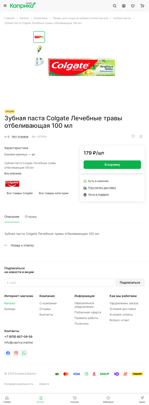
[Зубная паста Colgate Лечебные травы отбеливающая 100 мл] (81, 67)
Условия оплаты (121, 314)
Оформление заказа (124, 303)
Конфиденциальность (18, 384)
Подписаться (130, 282)
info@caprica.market (18, 342)
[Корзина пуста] (142, 5)
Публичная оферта (87, 312)
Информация (84, 296)
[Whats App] (24, 353)
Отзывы (31, 216)
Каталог (10, 303)
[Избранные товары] (132, 5)
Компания (47, 296)
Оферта (44, 384)
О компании (48, 303)
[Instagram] (16, 353)
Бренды (9, 309)
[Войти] (123, 5)
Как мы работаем (123, 296)
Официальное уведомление (84, 304)
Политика (81, 323)
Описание (11, 216)
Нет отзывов (20, 136)
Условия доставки (123, 309)
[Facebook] (8, 353)
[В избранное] (133, 136)
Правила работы (86, 318)
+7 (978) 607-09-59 (18, 336)
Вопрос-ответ (120, 320)
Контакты (46, 314)
